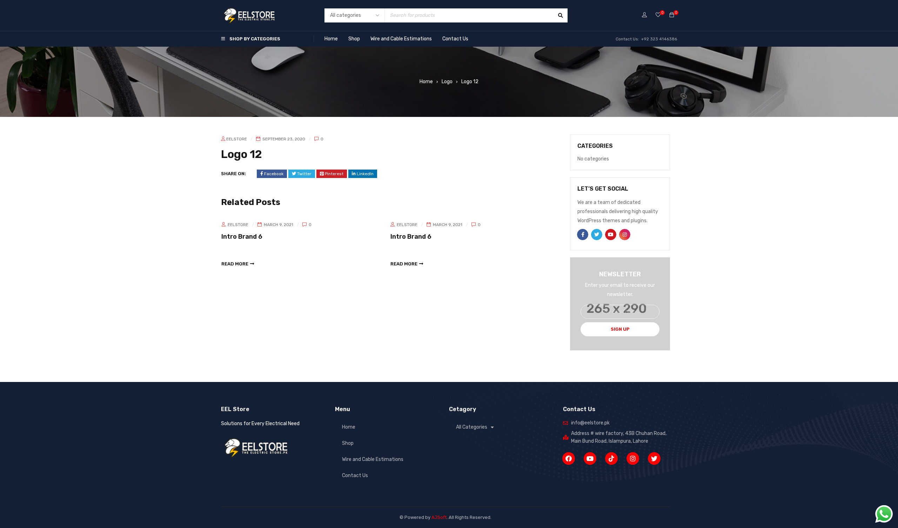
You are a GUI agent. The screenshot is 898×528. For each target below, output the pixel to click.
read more (234, 263)
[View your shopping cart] (671, 15)
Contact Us (455, 39)
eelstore (236, 139)
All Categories (471, 427)
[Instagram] (632, 458)
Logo (447, 82)
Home (331, 39)
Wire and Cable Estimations (401, 39)
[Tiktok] (611, 458)
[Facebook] (568, 458)
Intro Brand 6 (241, 236)
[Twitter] (654, 458)
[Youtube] (590, 458)
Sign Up (620, 329)
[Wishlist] (658, 15)
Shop (354, 39)
